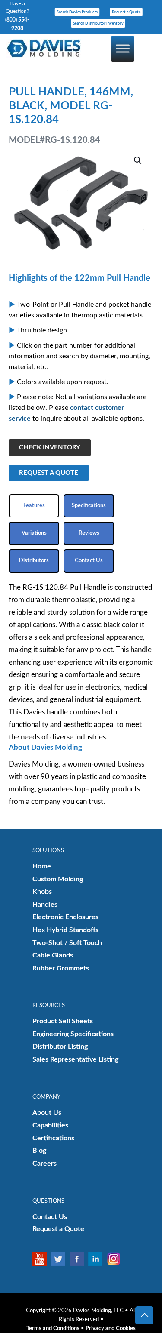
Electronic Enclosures (65, 917)
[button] (138, 160)
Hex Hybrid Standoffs (65, 930)
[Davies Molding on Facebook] (79, 1259)
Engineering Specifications (73, 1034)
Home (41, 866)
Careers (44, 1163)
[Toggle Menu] (123, 48)
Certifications (53, 1138)
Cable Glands (52, 955)
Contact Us (49, 1216)
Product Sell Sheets (62, 1021)
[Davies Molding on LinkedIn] (97, 1259)
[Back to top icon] (144, 1315)
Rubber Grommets (60, 968)
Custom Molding (57, 879)
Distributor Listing (60, 1046)
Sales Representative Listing (75, 1059)
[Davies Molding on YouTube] (41, 1259)
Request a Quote (58, 1228)
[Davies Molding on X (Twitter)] (60, 1259)
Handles (44, 904)
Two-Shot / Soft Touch (67, 942)
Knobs (42, 891)
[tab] (34, 505)
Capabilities (50, 1125)
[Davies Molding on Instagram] (116, 1259)
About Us (46, 1112)
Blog (39, 1150)
